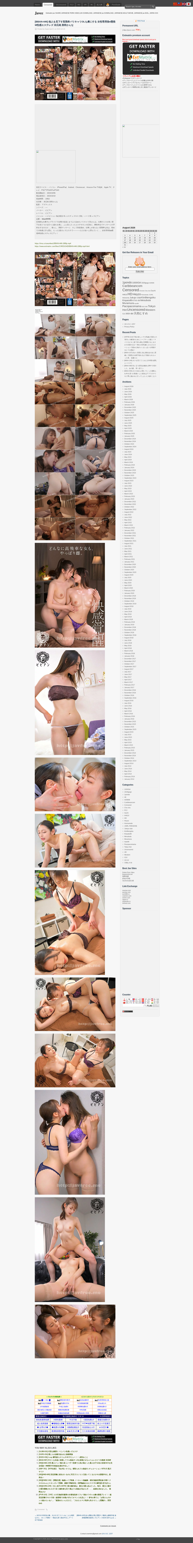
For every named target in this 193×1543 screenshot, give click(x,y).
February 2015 (129, 748)
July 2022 (127, 515)
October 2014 (129, 758)
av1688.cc (126, 894)
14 (145, 238)
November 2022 (130, 504)
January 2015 (129, 750)
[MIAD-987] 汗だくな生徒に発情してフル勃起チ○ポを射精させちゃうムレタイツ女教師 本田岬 (75, 1460)
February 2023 (129, 496)
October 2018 (129, 632)
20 (140, 240)
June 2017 (128, 674)
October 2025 (129, 413)
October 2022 (129, 507)
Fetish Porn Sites (128, 872)
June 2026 (128, 392)
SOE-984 (145, 306)
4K (91, 5)
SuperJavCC (49, 29)
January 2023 (129, 499)
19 (135, 240)
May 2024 (127, 457)
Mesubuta (145, 300)
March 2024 (128, 462)
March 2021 (128, 557)
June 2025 (128, 423)
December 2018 (130, 627)
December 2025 (130, 407)
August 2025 (128, 418)
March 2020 (128, 588)
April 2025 (128, 428)
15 (150, 238)
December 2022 (130, 502)
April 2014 (128, 774)
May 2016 (127, 708)
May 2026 (127, 394)
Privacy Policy (129, 327)
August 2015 (128, 732)
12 (135, 238)
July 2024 (127, 452)
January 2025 (129, 436)
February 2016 (129, 716)
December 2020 (130, 564)
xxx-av (129, 313)
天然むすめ (141, 313)
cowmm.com (126, 896)
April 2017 (128, 680)
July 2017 (127, 672)
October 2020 (129, 570)
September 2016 (130, 698)
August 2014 (128, 763)
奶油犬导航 (126, 878)
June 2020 (128, 580)
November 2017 (130, 661)
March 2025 (128, 431)
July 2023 (127, 483)
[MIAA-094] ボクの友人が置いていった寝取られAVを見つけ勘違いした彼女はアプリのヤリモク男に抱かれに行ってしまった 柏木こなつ (140, 373)
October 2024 (129, 444)
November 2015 (130, 724)
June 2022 (128, 517)
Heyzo (137, 294)
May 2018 (127, 646)
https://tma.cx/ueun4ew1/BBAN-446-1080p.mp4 (53, 243)
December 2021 (130, 533)
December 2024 (130, 439)
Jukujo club (135, 297)
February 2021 (129, 559)
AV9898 (151, 283)
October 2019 (129, 601)
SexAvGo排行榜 (128, 881)
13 (140, 238)
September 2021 (130, 541)
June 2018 (128, 643)
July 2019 (127, 609)
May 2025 (127, 426)
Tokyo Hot (127, 847)
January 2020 (129, 593)
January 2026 (129, 405)
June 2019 (128, 612)
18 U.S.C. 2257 (129, 324)
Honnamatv (145, 294)
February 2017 (129, 685)
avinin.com (126, 898)
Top (138, 1539)
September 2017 (130, 666)
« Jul (124, 247)
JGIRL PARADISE (130, 826)
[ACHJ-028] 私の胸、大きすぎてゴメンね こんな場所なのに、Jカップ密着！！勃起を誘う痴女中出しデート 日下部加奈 (54, 1517)
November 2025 (130, 410)
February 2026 (129, 402)
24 (125, 242)
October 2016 (129, 695)
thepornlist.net (127, 874)
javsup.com (126, 892)
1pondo (127, 282)
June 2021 (128, 549)
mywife (136, 303)
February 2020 (129, 591)
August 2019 (128, 606)
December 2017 (130, 659)
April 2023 (128, 491)
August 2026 (128, 386)
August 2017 (128, 669)
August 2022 (128, 512)
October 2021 (129, 538)
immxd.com (126, 903)
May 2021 (127, 551)
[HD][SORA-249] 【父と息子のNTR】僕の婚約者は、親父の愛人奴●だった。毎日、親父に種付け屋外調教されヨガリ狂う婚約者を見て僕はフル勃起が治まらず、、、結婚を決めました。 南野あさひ (75, 1489)
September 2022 (130, 509)
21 (145, 240)
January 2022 (129, 530)
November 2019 (130, 598)
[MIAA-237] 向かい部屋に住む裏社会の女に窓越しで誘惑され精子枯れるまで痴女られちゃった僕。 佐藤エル (140, 355)
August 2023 (128, 481)
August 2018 (128, 638)
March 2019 (128, 619)
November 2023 (130, 473)
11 (130, 238)
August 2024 (128, 449)
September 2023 (130, 478)
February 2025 (129, 433)
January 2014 (129, 779)
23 (155, 240)
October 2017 (129, 664)
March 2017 (128, 682)
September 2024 (130, 447)
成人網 (99, 5)
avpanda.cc (126, 901)
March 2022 (128, 525)
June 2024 (128, 454)
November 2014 (130, 756)
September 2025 (130, 415)
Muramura (128, 303)
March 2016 (128, 714)
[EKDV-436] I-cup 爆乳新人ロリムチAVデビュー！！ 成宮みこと (63, 1457)
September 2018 (130, 635)
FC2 (72, 5)
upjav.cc (125, 900)
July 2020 (127, 577)
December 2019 (130, 596)
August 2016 (128, 701)
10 (125, 238)
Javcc (39, 13)
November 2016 (130, 693)
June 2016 (128, 706)
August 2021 (128, 543)
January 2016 (129, 719)
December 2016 (130, 690)
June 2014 (128, 769)
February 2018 (129, 653)
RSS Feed (141, 21)
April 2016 (128, 711)
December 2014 (130, 753)
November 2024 (130, 441)
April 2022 (128, 522)
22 (150, 240)
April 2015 (128, 742)
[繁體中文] (180, 4)
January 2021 (129, 562)
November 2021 (130, 536)
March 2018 (128, 651)
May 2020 (127, 583)
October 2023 (129, 475)
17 (125, 240)
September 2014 (130, 761)
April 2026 (128, 397)
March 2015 (128, 745)
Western (150, 309)
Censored (48, 5)
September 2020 (130, 572)
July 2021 (127, 546)
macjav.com (126, 890)
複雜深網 (125, 876)
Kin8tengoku (148, 297)
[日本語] (189, 4)
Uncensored (61, 5)
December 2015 (130, 721)
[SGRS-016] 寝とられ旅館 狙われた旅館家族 (56, 1454)
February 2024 (129, 465)
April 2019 (128, 617)
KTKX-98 (136, 300)
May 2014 (127, 771)
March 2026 (128, 399)
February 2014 (129, 776)
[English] (184, 4)
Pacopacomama (131, 306)
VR (85, 5)
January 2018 (129, 656)
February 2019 (129, 622)
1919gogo (145, 283)
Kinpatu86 (127, 300)
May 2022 (127, 520)
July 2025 (127, 420)
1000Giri (136, 282)
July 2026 (127, 389)
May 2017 (127, 677)
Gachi (153, 291)
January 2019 (129, 625)
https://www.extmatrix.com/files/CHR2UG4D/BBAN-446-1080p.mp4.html (62, 246)
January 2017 (129, 687)
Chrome (141, 291)
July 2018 (127, 640)
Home (37, 5)
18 (130, 240)
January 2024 (129, 468)
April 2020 (128, 585)
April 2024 (128, 460)
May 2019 (127, 614)
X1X (123, 314)
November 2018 (130, 630)
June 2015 (128, 737)
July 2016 (127, 703)
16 (155, 238)
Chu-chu (147, 291)
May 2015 (127, 740)
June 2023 (128, 486)
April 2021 (128, 554)
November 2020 (130, 567)
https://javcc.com (129, 30)
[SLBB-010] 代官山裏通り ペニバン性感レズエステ (58, 1451)
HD (78, 5)
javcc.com (64, 1539)
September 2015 (130, 729)
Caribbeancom (132, 286)
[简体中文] (175, 4)
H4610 (124, 295)
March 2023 (128, 494)
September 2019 (130, 604)
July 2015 (127, 735)
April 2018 (128, 648)
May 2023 (127, 488)
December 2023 (130, 470)
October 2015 (129, 727)
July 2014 (127, 766)
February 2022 (129, 528)
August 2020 (128, 575)
